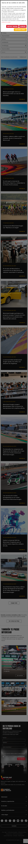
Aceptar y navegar (12, 26)
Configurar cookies (20, 29)
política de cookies (6, 22)
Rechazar (22, 26)
